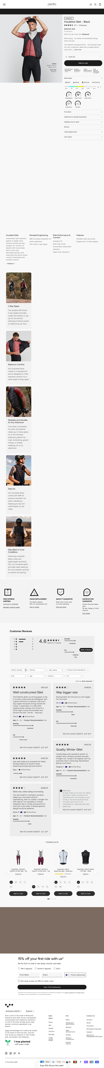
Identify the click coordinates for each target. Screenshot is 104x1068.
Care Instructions (70, 1031)
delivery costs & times (11, 607)
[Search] (95, 4)
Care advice (68, 137)
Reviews (51, 1034)
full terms (86, 613)
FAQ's (68, 1019)
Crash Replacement (70, 132)
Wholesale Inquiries (94, 1029)
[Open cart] (100, 4)
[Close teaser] (67, 1062)
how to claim (34, 607)
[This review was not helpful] (45, 747)
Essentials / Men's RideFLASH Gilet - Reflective (63, 870)
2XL (60, 886)
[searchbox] (17, 670)
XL (11, 886)
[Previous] (7, 873)
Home (50, 1022)
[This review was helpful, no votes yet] (42, 747)
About (89, 1023)
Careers (89, 1032)
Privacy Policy (80, 992)
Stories (51, 1031)
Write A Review (86, 650)
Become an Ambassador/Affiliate (94, 1035)
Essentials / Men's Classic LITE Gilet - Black (85, 870)
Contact (89, 1019)
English (29, 1011)
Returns (66, 127)
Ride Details (68, 78)
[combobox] (37, 670)
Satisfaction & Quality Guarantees (75, 117)
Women (51, 1028)
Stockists (90, 1026)
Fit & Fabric (67, 112)
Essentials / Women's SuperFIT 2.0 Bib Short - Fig (41, 870)
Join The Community (52, 987)
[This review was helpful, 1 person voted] (42, 832)
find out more (61, 607)
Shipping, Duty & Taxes (71, 122)
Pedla (7, 1030)
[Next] (97, 873)
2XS (11, 882)
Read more (38, 713)
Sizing (68, 1035)
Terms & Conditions (69, 992)
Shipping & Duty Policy (70, 1023)
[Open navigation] (4, 4)
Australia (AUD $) (13, 1011)
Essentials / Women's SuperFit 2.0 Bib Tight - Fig (18, 870)
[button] (52, 1065)
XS (16, 882)
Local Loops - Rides (51, 1039)
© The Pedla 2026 (11, 1062)
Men (50, 1025)
